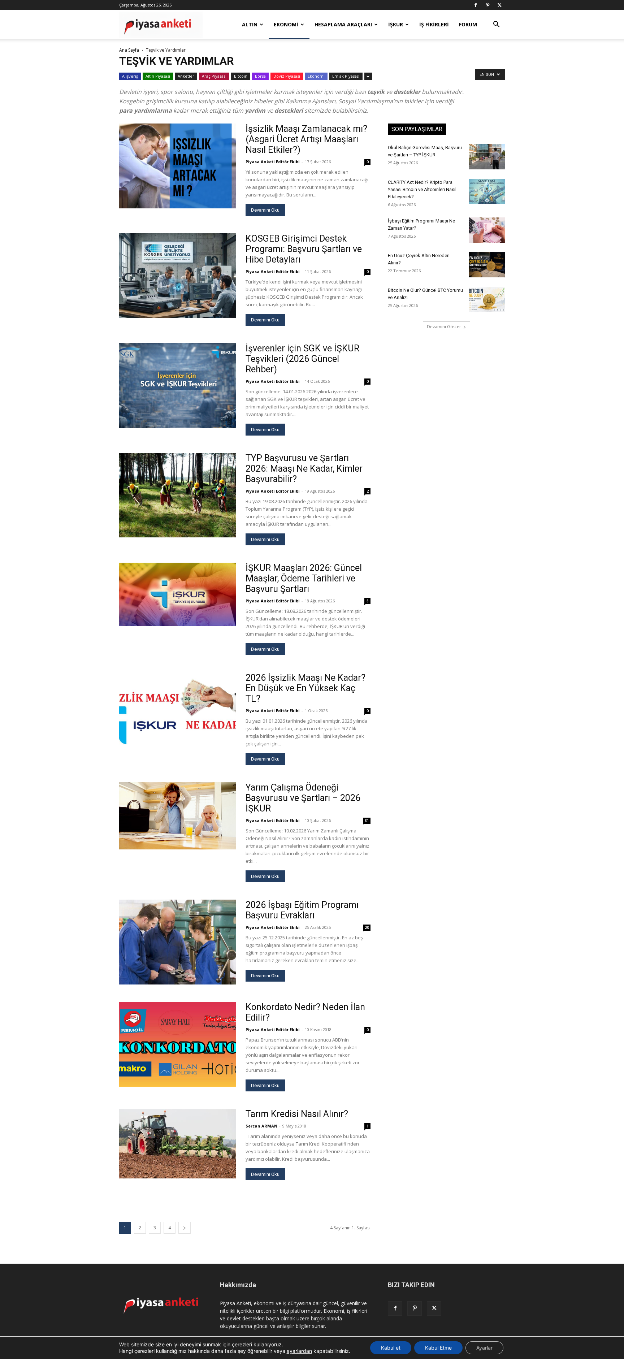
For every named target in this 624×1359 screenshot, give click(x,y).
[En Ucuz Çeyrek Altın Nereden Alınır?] (487, 264)
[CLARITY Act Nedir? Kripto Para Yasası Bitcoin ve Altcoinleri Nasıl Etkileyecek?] (487, 191)
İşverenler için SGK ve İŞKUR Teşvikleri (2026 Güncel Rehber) (302, 359)
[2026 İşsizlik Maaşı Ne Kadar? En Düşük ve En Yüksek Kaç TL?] (177, 714)
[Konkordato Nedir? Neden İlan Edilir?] (177, 1044)
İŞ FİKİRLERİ (434, 24)
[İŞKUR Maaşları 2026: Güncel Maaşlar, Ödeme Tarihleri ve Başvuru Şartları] (177, 594)
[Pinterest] (487, 5)
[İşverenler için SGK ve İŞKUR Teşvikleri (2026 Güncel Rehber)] (177, 385)
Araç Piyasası (214, 76)
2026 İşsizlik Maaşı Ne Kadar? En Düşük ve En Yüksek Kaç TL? (305, 688)
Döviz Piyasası (286, 76)
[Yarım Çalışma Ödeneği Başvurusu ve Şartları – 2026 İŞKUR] (177, 815)
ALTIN (249, 24)
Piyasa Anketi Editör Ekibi (273, 161)
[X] (499, 5)
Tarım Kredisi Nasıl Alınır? (297, 1114)
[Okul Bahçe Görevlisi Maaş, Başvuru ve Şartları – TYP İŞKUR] (487, 156)
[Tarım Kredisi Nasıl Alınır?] (177, 1143)
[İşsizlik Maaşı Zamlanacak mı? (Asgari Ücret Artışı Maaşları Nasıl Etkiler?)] (177, 166)
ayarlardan (299, 1351)
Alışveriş (130, 76)
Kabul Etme (438, 1348)
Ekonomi (316, 76)
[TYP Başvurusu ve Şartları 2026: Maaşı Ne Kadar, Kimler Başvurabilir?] (177, 495)
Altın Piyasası (158, 76)
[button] (496, 25)
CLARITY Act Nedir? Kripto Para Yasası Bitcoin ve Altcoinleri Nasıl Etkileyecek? (422, 189)
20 (367, 927)
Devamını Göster (444, 327)
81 (367, 820)
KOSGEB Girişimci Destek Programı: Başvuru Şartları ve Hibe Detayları (304, 249)
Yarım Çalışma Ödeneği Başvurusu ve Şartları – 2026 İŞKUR (303, 798)
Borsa (260, 76)
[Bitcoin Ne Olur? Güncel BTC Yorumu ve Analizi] (487, 299)
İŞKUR (395, 24)
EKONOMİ (286, 24)
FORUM (468, 24)
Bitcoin (240, 76)
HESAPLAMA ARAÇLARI (343, 24)
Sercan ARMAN (261, 1126)
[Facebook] (475, 5)
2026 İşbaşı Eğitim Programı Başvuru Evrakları (302, 910)
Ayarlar (484, 1348)
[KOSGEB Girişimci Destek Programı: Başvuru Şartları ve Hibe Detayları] (177, 275)
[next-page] (184, 1228)
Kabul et (390, 1348)
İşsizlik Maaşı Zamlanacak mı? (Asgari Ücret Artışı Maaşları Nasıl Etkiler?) (306, 139)
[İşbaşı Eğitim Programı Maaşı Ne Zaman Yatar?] (487, 230)
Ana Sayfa (129, 50)
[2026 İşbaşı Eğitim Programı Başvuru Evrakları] (177, 942)
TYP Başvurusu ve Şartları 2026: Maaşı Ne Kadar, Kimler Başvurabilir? (304, 468)
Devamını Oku (265, 210)
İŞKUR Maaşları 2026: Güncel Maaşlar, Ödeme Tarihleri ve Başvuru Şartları (304, 578)
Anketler (186, 76)
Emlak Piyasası (346, 76)
